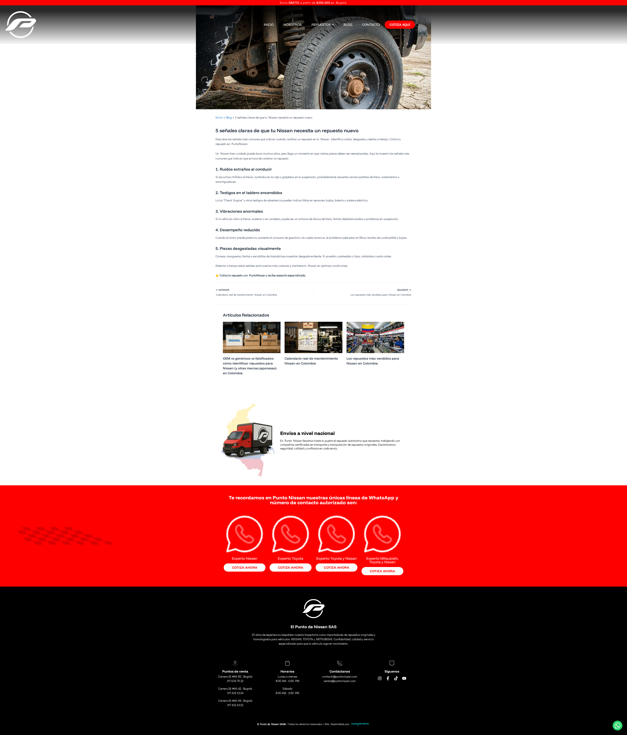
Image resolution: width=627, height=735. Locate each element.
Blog (348, 25)
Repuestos (321, 25)
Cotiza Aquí (400, 25)
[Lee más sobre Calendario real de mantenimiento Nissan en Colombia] (313, 337)
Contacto (371, 25)
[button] (323, 25)
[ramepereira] (360, 724)
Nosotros (292, 25)
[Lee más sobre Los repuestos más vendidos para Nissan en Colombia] (375, 337)
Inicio (269, 25)
